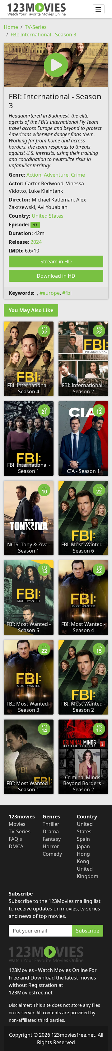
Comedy (52, 853)
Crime (78, 174)
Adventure (56, 174)
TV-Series (36, 27)
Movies (17, 824)
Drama (51, 831)
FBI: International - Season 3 (43, 34)
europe (51, 292)
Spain (83, 839)
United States (47, 215)
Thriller (51, 824)
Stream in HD (56, 261)
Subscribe (87, 930)
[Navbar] (99, 9)
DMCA (16, 846)
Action (33, 174)
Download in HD (56, 275)
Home (11, 27)
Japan (83, 846)
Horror (51, 846)
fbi (68, 292)
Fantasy (52, 839)
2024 (36, 241)
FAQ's (15, 839)
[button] (56, 65)
